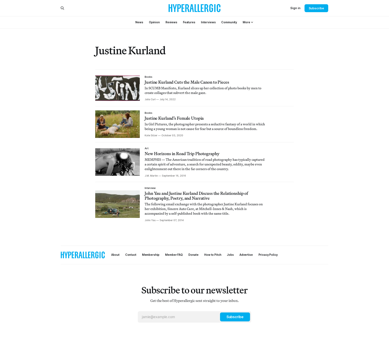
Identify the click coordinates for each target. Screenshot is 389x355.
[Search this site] (62, 8)
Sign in (295, 8)
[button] (246, 22)
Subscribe (316, 8)
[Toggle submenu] (252, 22)
